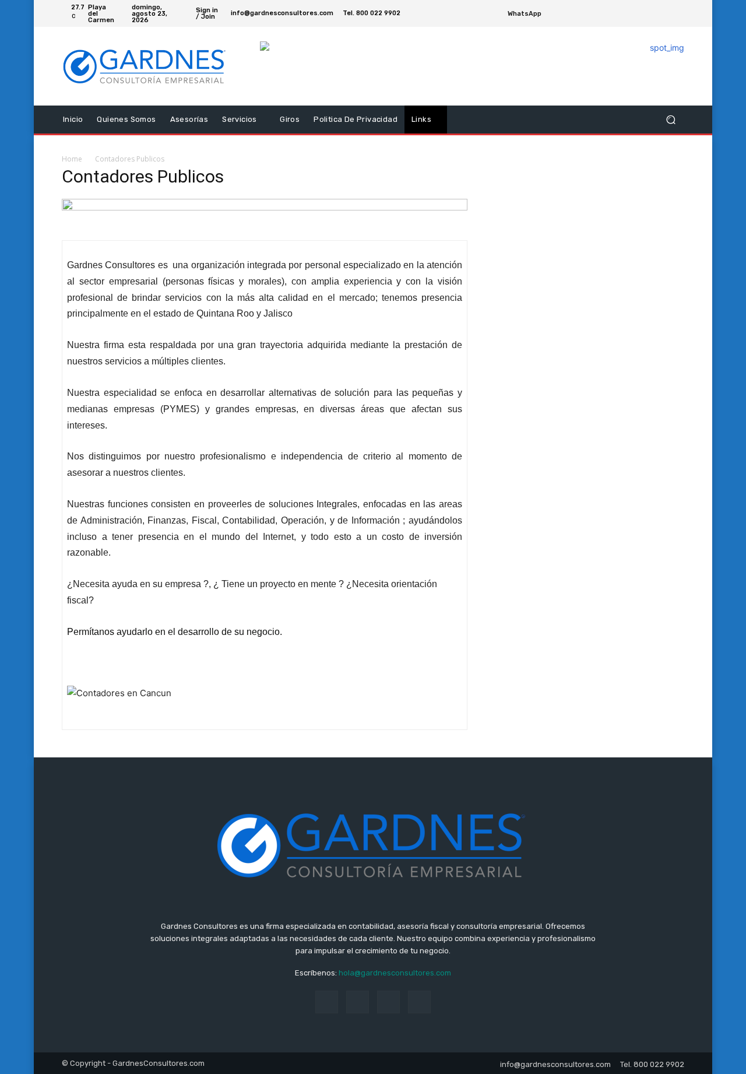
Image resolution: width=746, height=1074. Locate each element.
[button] (670, 120)
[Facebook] (649, 13)
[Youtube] (677, 13)
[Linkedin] (357, 1002)
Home (72, 159)
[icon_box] (531, 15)
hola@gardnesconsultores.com (395, 972)
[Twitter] (663, 13)
